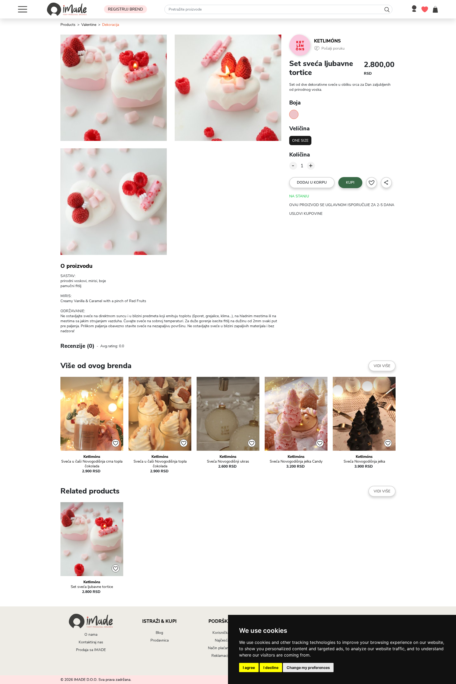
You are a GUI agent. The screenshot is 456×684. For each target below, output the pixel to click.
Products (67, 24)
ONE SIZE (300, 140)
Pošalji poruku (333, 48)
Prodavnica (159, 640)
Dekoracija (110, 24)
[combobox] (278, 9)
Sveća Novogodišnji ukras (228, 461)
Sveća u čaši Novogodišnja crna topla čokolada (91, 464)
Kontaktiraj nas (91, 642)
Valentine (88, 24)
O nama (90, 634)
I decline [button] (270, 667)
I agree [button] (249, 667)
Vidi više (382, 365)
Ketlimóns (327, 41)
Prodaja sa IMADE (91, 649)
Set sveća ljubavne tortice (92, 587)
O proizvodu (76, 266)
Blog (159, 632)
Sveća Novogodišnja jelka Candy (296, 461)
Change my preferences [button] (308, 667)
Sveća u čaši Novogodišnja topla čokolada (160, 464)
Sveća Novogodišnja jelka (364, 461)
